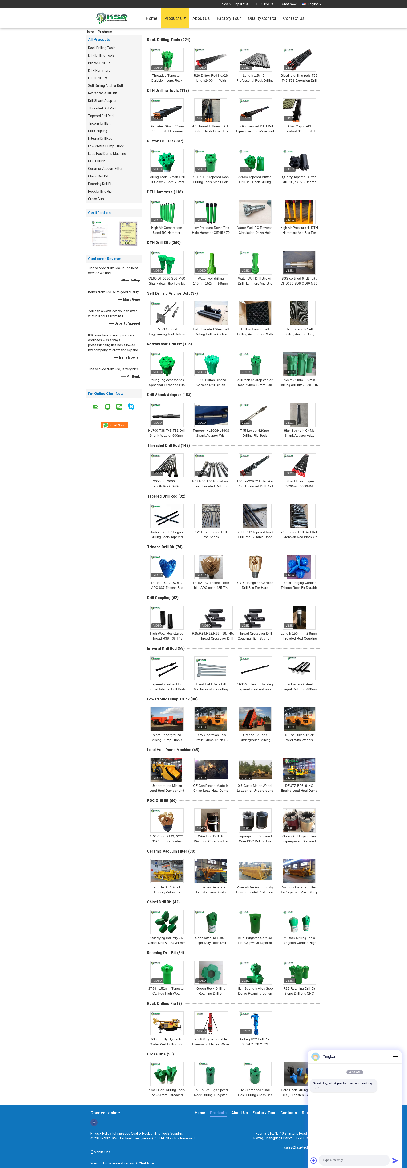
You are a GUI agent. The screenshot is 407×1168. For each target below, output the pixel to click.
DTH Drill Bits (98, 78)
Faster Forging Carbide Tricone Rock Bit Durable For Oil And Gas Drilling (299, 587)
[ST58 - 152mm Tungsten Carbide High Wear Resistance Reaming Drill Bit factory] (167, 973)
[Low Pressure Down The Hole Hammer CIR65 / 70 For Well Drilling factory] (211, 212)
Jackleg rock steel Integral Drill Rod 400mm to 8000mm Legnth (299, 689)
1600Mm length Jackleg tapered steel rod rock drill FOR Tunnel (255, 689)
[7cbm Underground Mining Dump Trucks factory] (167, 719)
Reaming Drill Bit (100, 184)
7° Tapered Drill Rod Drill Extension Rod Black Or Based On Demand (299, 537)
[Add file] (313, 1160)
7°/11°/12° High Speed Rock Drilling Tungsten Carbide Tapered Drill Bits (211, 1095)
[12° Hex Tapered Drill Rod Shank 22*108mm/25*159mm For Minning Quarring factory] (210, 516)
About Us (201, 18)
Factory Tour (229, 18)
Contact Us (294, 18)
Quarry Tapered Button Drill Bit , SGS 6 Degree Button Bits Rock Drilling (299, 182)
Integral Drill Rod (100, 138)
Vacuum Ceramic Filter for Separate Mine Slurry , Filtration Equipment (299, 892)
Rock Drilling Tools (101, 48)
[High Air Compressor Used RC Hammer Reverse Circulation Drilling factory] (167, 212)
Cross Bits (96, 199)
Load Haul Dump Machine (107, 153)
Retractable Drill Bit (102, 93)
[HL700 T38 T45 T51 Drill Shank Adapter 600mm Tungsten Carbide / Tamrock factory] (167, 415)
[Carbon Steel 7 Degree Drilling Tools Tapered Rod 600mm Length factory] (167, 516)
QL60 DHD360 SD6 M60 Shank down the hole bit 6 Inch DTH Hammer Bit (166, 283)
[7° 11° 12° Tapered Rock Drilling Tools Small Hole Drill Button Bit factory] (211, 161)
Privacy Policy (100, 1133)
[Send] (395, 1160)
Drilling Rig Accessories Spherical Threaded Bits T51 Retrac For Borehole (166, 385)
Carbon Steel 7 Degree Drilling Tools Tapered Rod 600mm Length (167, 537)
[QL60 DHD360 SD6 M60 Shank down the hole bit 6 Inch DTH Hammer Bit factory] (167, 263)
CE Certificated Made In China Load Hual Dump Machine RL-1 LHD (211, 790)
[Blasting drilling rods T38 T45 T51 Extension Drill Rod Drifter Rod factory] (299, 60)
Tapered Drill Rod (101, 116)
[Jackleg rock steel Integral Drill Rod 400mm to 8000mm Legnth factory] (299, 668)
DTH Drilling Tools (101, 55)
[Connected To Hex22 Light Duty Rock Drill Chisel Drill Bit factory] (211, 922)
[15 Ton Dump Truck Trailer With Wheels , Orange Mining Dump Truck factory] (299, 719)
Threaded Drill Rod (102, 108)
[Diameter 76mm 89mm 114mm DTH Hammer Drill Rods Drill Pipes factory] (167, 110)
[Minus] (395, 1056)
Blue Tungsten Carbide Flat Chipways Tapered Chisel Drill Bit (255, 943)
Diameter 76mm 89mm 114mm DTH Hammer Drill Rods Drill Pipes (167, 131)
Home (151, 18)
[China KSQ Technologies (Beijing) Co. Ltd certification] (100, 233)
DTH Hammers (99, 70)
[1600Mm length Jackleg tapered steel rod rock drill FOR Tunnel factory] (255, 668)
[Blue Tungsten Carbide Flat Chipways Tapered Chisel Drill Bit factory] (255, 922)
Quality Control (262, 18)
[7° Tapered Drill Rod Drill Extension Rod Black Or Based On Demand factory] (299, 516)
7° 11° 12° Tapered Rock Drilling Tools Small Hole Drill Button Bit (210, 182)
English (313, 4)
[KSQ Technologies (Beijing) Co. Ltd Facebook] (94, 1122)
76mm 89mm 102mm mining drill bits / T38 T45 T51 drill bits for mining (299, 385)
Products (173, 18)
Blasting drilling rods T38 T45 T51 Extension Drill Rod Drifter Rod (299, 80)
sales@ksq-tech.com (300, 1147)
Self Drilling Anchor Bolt (105, 86)
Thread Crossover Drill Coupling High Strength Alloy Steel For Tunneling (255, 638)
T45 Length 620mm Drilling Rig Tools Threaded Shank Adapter (255, 435)
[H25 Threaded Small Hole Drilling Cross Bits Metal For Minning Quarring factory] (255, 1074)
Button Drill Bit (99, 63)
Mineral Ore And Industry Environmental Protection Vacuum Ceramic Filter (255, 892)
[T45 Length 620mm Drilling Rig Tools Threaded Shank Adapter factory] (255, 415)
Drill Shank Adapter (102, 101)
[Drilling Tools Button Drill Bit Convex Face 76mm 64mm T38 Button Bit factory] (167, 161)
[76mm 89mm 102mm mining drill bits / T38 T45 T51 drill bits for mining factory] (299, 364)
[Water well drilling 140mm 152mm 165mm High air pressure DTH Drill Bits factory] (211, 263)
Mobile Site (102, 1152)
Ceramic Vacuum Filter (105, 169)
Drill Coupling (97, 131)
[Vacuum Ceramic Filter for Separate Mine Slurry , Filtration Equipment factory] (299, 871)
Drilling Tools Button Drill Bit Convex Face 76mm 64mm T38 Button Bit (167, 182)
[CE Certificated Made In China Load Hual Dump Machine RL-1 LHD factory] (211, 770)
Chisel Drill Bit (98, 176)
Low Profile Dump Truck (106, 146)
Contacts (288, 1112)
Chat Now (289, 4)
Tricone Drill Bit (99, 123)
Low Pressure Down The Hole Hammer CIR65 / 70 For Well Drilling (211, 232)
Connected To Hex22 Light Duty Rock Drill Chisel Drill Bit (211, 943)
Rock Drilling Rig (100, 191)
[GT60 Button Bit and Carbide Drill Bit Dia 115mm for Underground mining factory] (211, 364)
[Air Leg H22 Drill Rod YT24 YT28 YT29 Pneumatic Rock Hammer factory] (255, 1023)
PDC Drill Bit (97, 161)
